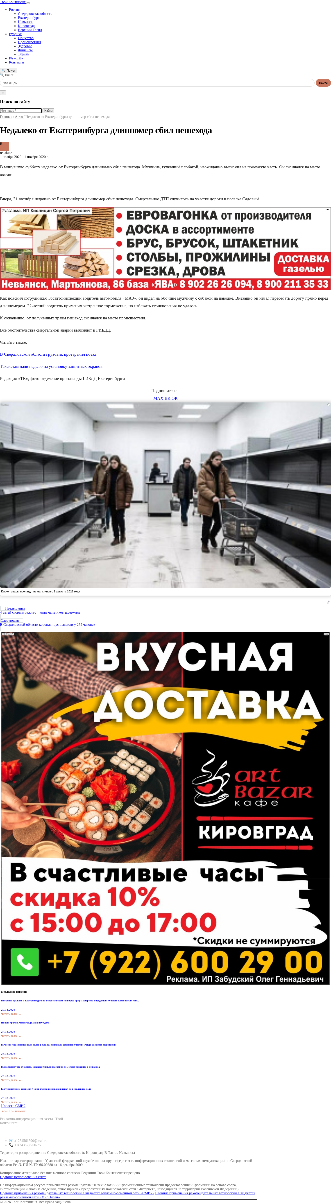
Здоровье (25, 46)
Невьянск (25, 22)
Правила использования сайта (23, 1177)
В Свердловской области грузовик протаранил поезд (48, 354)
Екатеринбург (28, 18)
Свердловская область (35, 14)
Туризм (23, 54)
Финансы (25, 50)
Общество (26, 38)
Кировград (26, 26)
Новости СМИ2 (13, 1106)
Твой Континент (13, 2)
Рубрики (15, 34)
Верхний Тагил (30, 30)
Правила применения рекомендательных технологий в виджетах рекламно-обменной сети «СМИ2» (77, 1193)
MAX (158, 398)
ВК (167, 398)
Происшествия (29, 42)
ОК (175, 398)
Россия (14, 9)
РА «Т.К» (16, 58)
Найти (323, 83)
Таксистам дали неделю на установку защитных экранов (51, 366)
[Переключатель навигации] (28, 3)
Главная (6, 117)
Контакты (16, 62)
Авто (19, 117)
